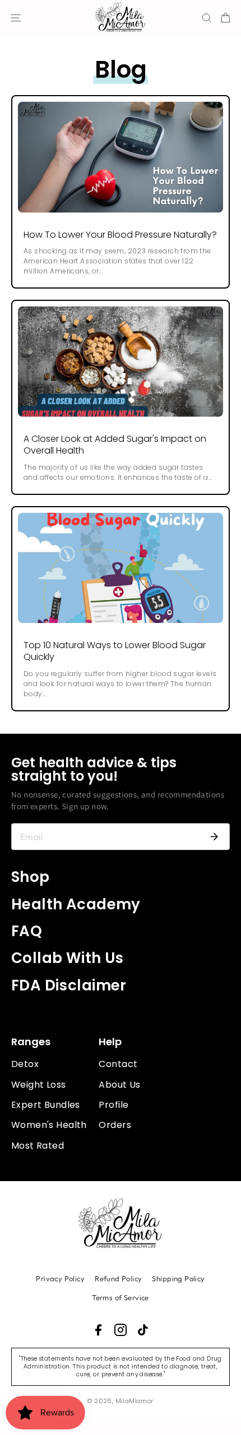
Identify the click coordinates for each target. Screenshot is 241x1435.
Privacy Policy (60, 1278)
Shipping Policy (178, 1278)
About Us (119, 1084)
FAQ (26, 931)
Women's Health (49, 1124)
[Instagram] (120, 1330)
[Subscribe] (214, 837)
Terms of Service (120, 1297)
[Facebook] (98, 1330)
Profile (113, 1104)
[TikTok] (143, 1330)
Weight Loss (38, 1084)
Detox (25, 1064)
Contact (118, 1064)
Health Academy (76, 904)
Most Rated (37, 1145)
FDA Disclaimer (69, 985)
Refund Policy (118, 1278)
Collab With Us (67, 958)
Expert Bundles (45, 1104)
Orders (115, 1124)
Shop (30, 877)
